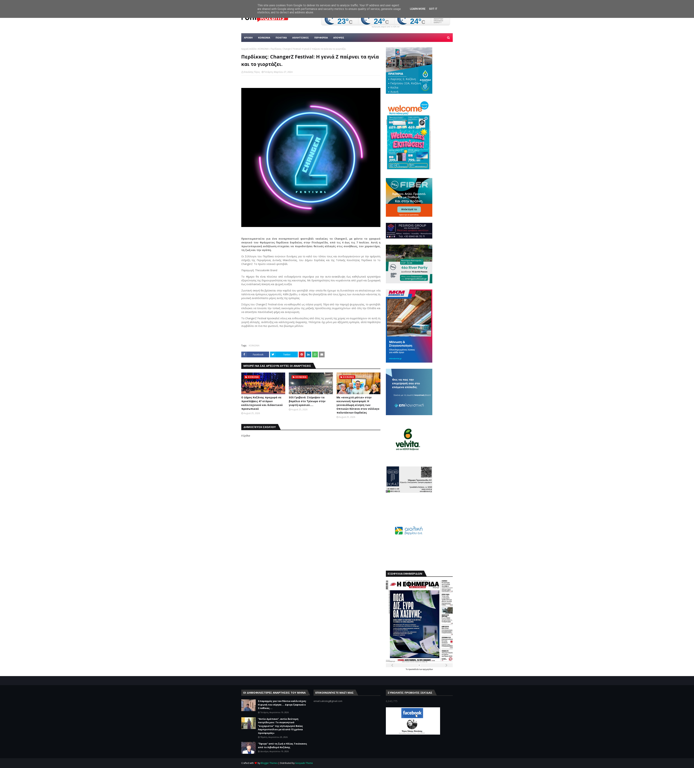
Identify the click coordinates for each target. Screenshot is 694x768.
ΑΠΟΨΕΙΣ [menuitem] (338, 37)
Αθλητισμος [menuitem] (300, 37)
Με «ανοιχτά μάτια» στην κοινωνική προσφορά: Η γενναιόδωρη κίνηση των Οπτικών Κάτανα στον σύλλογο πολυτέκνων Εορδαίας (358, 405)
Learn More (417, 8)
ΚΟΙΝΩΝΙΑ (263, 48)
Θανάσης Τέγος (252, 71)
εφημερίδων (428, 669)
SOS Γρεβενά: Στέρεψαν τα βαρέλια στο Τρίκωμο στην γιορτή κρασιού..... (307, 401)
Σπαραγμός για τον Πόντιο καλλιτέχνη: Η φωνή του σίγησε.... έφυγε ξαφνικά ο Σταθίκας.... (282, 704)
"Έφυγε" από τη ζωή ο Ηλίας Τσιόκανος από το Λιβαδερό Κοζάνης (282, 745)
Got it (433, 8)
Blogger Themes (269, 763)
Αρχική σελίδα (248, 48)
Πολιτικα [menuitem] (281, 37)
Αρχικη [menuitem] (248, 37)
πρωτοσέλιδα (413, 669)
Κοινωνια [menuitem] (264, 37)
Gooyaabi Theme (304, 763)
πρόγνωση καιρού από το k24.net (386, 27)
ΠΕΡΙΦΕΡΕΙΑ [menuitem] (321, 37)
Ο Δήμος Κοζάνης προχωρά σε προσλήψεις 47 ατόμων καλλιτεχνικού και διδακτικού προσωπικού (262, 403)
